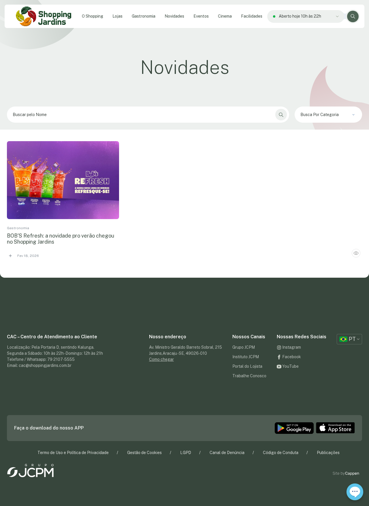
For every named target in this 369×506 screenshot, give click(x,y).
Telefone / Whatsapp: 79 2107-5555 (41, 359)
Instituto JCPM (245, 356)
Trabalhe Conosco (249, 376)
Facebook (291, 356)
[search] (184, 200)
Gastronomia (143, 16)
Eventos (201, 16)
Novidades (174, 16)
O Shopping (92, 16)
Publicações (328, 452)
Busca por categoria (319, 114)
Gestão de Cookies (144, 452)
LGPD (185, 452)
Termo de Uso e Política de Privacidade (73, 452)
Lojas (117, 16)
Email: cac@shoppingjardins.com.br (39, 365)
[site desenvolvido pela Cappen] (352, 473)
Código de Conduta (280, 452)
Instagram (291, 347)
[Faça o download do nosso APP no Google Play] (294, 428)
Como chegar (161, 359)
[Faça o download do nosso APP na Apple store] (335, 428)
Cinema (225, 16)
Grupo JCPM (243, 347)
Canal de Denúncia (227, 452)
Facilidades (251, 16)
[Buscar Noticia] (281, 114)
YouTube (290, 366)
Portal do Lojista (247, 366)
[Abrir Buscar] (353, 16)
